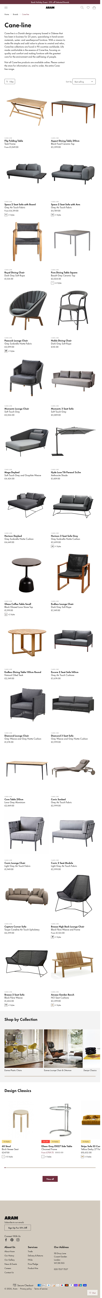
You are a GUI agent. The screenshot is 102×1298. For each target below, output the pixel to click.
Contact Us (9, 1272)
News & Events (10, 1263)
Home (6, 14)
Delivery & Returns (35, 1255)
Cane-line (25, 14)
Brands (15, 14)
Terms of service (40, 1288)
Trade (30, 1251)
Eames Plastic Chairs (13, 1070)
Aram (15, 1288)
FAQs (30, 1259)
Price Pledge (33, 1263)
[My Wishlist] (88, 7)
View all (50, 1178)
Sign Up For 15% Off (17, 1227)
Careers (7, 1268)
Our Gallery (9, 1259)
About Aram (9, 1251)
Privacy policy (26, 1288)
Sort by (69, 81)
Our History (9, 1255)
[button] (5, 7)
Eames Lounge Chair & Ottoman (57, 1070)
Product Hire (33, 1268)
